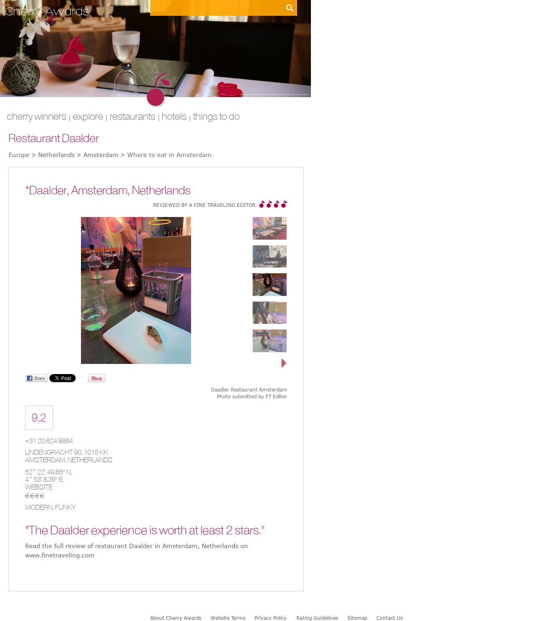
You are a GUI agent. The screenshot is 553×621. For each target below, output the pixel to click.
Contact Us (389, 618)
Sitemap (357, 618)
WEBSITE (38, 487)
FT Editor (276, 396)
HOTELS (174, 116)
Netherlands (90, 460)
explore (88, 116)
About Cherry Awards (175, 618)
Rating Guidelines (317, 618)
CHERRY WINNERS (36, 116)
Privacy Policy (271, 618)
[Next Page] (284, 363)
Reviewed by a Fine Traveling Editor (204, 205)
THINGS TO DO (216, 116)
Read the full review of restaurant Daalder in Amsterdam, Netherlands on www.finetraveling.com (136, 550)
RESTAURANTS (132, 116)
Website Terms (228, 618)
